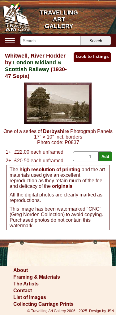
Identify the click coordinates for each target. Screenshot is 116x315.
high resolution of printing (49, 169)
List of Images (29, 297)
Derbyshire (56, 131)
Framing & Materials (36, 277)
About (20, 270)
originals (62, 186)
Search (95, 40)
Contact (22, 290)
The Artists (26, 283)
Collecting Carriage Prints (43, 304)
